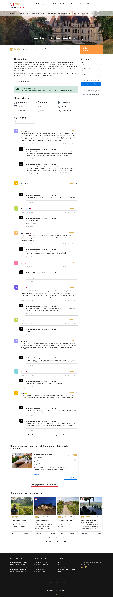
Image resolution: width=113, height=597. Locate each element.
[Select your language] (24, 7)
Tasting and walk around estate (45, 454)
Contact (59, 562)
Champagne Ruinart (40, 567)
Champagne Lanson (40, 571)
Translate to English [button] (31, 223)
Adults (83, 62)
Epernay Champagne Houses (19, 567)
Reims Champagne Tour (17, 564)
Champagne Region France (18, 562)
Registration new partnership (66, 569)
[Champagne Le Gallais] (22, 506)
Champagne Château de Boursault (44, 485)
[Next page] (60, 435)
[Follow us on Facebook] (86, 568)
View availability (91, 84)
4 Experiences (28, 533)
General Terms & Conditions (69, 582)
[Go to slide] (49, 537)
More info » (37, 474)
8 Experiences (97, 533)
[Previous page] (32, 435)
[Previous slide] (10, 507)
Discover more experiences (56, 541)
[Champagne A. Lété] (68, 506)
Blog (58, 564)
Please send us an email (94, 94)
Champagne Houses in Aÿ (18, 569)
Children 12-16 (85, 68)
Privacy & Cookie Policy (51, 582)
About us (60, 571)
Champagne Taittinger (41, 564)
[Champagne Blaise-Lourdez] (45, 506)
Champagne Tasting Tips (18, 571)
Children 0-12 (85, 74)
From (14, 533)
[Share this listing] (73, 48)
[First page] (28, 435)
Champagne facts (63, 567)
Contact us (38, 582)
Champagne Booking (59, 590)
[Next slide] (102, 507)
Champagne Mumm (40, 569)
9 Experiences (74, 533)
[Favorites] (20, 7)
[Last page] (64, 435)
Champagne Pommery (41, 562)
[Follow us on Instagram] (82, 568)
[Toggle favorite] (14, 455)
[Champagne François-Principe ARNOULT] (91, 506)
